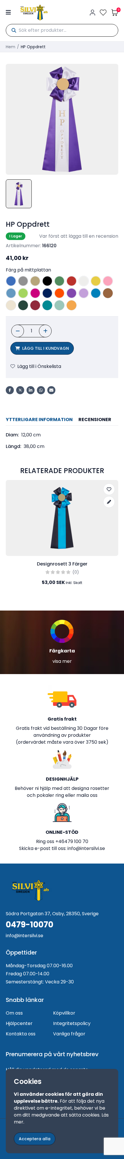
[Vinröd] (35, 305)
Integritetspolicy (72, 1023)
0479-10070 (29, 925)
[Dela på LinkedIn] (31, 390)
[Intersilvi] (34, 13)
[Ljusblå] (11, 293)
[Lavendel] (83, 293)
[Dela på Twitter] (20, 390)
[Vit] (83, 281)
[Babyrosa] (108, 281)
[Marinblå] (47, 293)
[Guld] (35, 281)
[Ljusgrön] (23, 293)
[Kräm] (11, 305)
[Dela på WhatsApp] (41, 390)
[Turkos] (96, 293)
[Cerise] (35, 293)
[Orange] (59, 293)
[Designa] (109, 502)
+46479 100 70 (71, 841)
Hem (10, 47)
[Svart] (47, 281)
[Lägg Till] (45, 331)
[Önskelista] (103, 13)
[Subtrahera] (17, 331)
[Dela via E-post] (51, 390)
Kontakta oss (20, 1033)
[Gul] (96, 281)
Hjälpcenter (19, 1023)
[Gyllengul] (71, 305)
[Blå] (11, 281)
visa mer (62, 661)
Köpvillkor (64, 1013)
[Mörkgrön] (23, 305)
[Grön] (59, 281)
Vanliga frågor (69, 1033)
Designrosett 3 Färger (62, 564)
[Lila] (71, 293)
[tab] (39, 419)
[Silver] (23, 281)
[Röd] (71, 281)
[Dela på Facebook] (10, 390)
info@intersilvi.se (86, 848)
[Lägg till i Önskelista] (109, 489)
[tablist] (62, 420)
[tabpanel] (62, 440)
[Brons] (108, 293)
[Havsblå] (59, 305)
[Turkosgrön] (47, 305)
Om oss (14, 1013)
